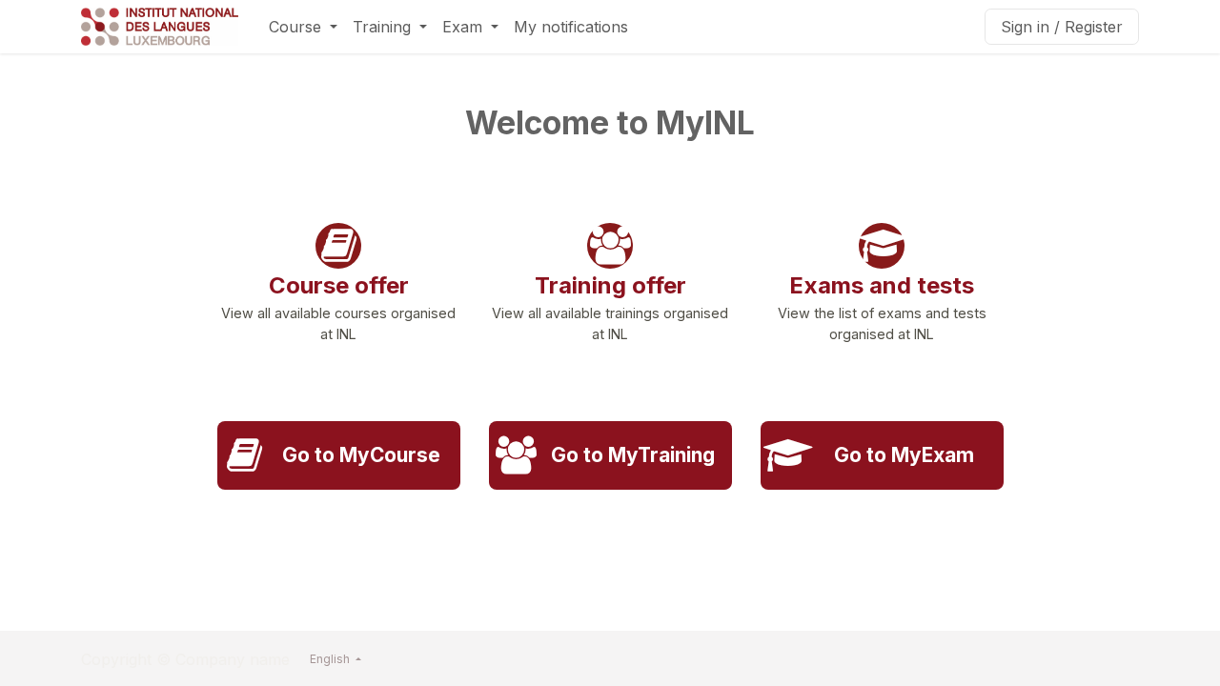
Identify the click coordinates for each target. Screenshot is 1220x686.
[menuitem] (303, 27)
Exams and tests (881, 285)
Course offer (339, 285)
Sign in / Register (1062, 26)
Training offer (610, 285)
